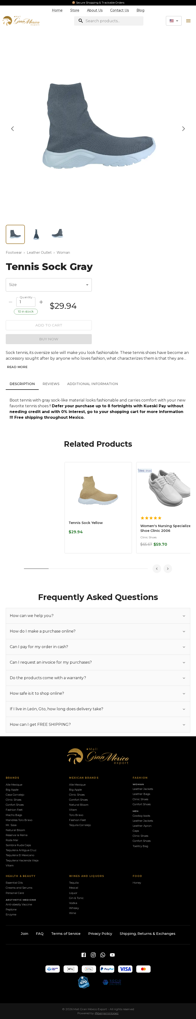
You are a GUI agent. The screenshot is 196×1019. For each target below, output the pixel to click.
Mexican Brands (83, 777)
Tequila (74, 882)
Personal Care (15, 893)
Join (24, 933)
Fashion (140, 777)
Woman (63, 252)
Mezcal (73, 887)
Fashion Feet (14, 809)
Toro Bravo (76, 815)
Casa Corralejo (15, 794)
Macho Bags (14, 815)
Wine (72, 913)
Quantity (26, 297)
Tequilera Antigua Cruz (21, 850)
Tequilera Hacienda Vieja (22, 860)
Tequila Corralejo (80, 825)
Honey (137, 882)
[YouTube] (112, 955)
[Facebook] (84, 955)
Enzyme (11, 914)
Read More (17, 367)
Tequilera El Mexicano (20, 855)
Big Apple (12, 789)
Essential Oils (14, 882)
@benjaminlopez (107, 1013)
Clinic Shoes (13, 799)
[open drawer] (188, 21)
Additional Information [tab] (92, 384)
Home (57, 10)
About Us (95, 10)
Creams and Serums (19, 887)
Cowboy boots (141, 815)
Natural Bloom (15, 830)
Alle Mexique (14, 784)
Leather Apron (142, 825)
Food (137, 876)
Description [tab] (22, 384)
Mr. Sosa (11, 825)
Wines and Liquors (86, 876)
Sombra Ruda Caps (18, 845)
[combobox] (174, 21)
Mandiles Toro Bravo (19, 820)
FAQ (40, 933)
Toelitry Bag (140, 846)
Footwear (14, 252)
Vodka (73, 903)
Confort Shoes (15, 804)
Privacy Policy (100, 933)
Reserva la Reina (16, 835)
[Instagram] (93, 955)
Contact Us (119, 10)
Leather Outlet (39, 252)
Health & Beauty (21, 876)
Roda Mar (12, 840)
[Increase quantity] (41, 302)
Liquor (73, 893)
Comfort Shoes (78, 799)
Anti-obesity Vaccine (19, 904)
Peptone (11, 909)
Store (74, 10)
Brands (13, 777)
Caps (136, 830)
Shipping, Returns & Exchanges (147, 933)
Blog (140, 10)
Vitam (10, 865)
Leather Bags (141, 794)
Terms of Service (66, 933)
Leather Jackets (143, 789)
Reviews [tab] (51, 384)
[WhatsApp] (103, 955)
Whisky (74, 908)
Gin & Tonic (76, 898)
